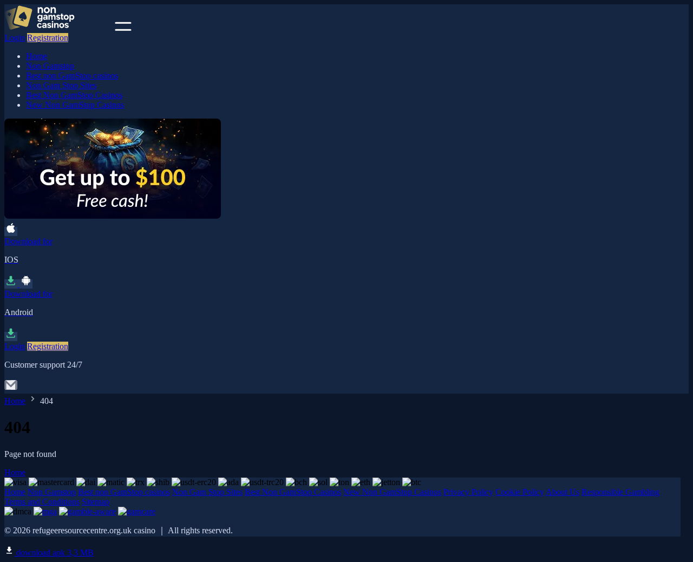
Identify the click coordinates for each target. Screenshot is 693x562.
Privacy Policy (468, 491)
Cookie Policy (519, 491)
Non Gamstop (50, 65)
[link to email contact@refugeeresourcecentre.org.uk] (10, 388)
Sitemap (95, 501)
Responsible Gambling (620, 491)
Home (36, 56)
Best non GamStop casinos (72, 75)
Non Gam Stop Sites (61, 85)
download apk (54, 552)
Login (14, 37)
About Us (562, 491)
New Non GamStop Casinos (75, 104)
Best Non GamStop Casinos (74, 95)
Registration (47, 37)
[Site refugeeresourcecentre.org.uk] (58, 27)
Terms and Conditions (42, 501)
